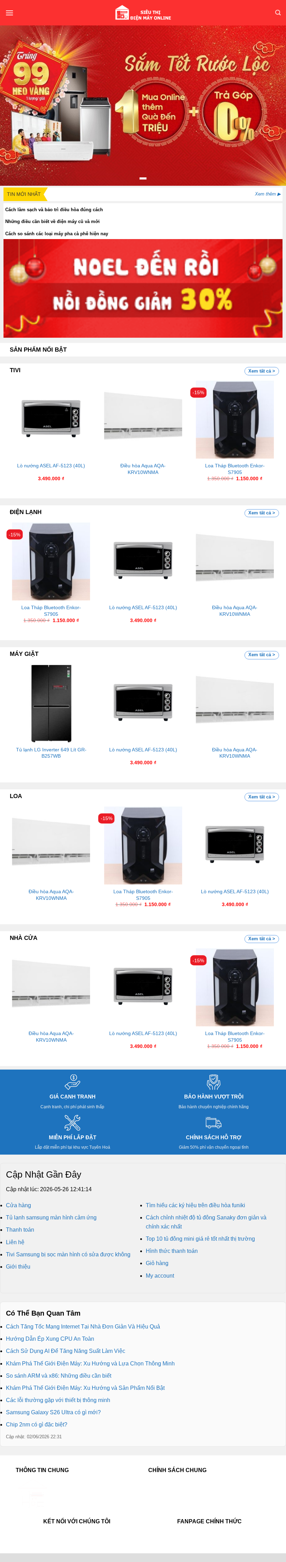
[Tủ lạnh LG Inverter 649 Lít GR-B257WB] (51, 704)
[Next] (266, 424)
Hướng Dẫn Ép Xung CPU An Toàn (50, 1339)
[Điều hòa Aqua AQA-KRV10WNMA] (143, 420)
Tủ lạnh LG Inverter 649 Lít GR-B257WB (51, 753)
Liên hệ (15, 1242)
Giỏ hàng (157, 1263)
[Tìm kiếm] (278, 13)
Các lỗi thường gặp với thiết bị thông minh (58, 1400)
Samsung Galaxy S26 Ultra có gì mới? (53, 1412)
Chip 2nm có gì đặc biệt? (36, 1424)
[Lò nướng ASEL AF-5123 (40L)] (51, 420)
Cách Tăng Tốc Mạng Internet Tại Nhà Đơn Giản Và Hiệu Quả (83, 1327)
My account (160, 1276)
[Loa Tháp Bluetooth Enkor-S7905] (235, 420)
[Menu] (9, 12)
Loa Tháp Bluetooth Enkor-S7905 (235, 469)
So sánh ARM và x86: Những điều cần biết (58, 1376)
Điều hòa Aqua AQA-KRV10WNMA (143, 469)
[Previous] (19, 424)
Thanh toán (20, 1230)
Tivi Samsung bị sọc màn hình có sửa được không (68, 1254)
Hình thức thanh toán (172, 1251)
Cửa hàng (18, 1205)
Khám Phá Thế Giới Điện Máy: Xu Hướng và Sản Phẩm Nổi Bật (85, 1388)
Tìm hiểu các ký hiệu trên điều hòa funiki (195, 1205)
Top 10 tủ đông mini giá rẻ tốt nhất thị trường (200, 1239)
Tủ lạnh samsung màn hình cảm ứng (51, 1217)
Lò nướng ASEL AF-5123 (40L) (51, 465)
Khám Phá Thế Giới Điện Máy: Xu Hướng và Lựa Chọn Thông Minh (90, 1363)
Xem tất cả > (261, 371)
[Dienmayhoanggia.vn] (143, 12)
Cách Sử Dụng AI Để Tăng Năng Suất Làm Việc (65, 1351)
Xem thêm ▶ (268, 194)
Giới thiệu (18, 1267)
